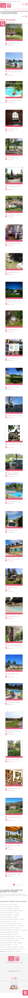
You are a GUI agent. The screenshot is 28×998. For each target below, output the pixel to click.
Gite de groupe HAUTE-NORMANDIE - (11, 925)
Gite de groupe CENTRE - (9, 917)
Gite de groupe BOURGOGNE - (10, 913)
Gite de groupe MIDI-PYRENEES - (10, 936)
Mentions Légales (14, 982)
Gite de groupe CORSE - (8, 921)
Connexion (8, 10)
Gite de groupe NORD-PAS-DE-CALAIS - (12, 938)
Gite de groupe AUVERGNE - (9, 908)
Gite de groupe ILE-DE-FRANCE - (10, 928)
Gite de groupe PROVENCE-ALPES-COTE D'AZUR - (12, 949)
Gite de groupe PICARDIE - (9, 945)
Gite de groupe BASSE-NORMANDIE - (11, 910)
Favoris (23, 16)
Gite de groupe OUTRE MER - (9, 940)
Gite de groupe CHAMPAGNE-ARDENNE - (12, 919)
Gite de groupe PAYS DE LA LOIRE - (11, 943)
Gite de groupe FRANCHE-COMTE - (11, 923)
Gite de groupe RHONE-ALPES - (10, 951)
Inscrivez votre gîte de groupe (19, 10)
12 (21, 884)
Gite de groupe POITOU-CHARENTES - (12, 947)
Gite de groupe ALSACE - (8, 904)
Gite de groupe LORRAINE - (9, 934)
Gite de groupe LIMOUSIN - (9, 932)
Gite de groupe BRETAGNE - (9, 915)
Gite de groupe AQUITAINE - (9, 906)
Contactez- (14, 971)
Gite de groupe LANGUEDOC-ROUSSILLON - (13, 930)
